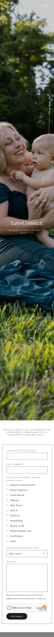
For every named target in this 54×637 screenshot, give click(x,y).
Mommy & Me (17, 525)
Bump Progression (19, 490)
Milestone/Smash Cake (20, 530)
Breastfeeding (16, 520)
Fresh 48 (14, 510)
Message (11, 561)
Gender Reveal (17, 495)
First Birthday (16, 536)
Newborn (15, 515)
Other (13, 541)
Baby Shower (16, 505)
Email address (15, 464)
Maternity (15, 500)
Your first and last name (21, 450)
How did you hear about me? (23, 548)
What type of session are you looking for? (23, 479)
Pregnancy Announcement (22, 484)
